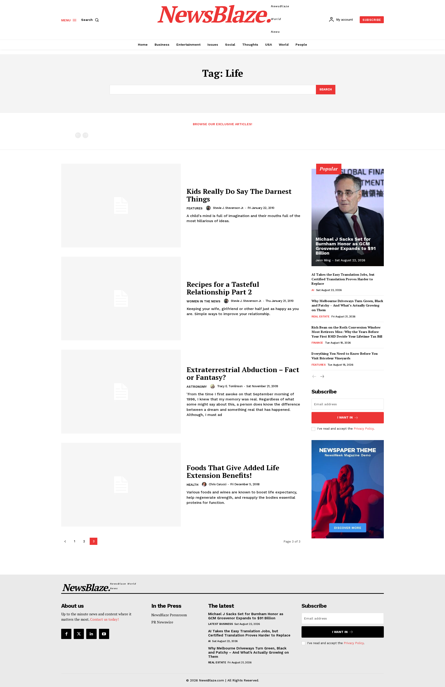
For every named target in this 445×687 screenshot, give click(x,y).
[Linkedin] (91, 634)
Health (192, 484)
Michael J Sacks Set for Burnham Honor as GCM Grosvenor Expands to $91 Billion (346, 246)
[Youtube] (104, 634)
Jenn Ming (323, 260)
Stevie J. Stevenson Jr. (228, 208)
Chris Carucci (217, 484)
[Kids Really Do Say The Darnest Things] (121, 205)
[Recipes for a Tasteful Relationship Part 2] (121, 298)
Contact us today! (104, 619)
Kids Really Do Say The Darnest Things (239, 195)
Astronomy (197, 386)
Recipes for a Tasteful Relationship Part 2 (223, 288)
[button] (91, 20)
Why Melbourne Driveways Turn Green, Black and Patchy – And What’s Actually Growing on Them (347, 305)
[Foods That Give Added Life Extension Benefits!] (121, 485)
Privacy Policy (364, 428)
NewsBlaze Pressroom (169, 615)
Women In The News (203, 301)
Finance (317, 342)
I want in (345, 417)
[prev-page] (78, 135)
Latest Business (220, 624)
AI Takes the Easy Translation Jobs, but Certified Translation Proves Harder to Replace (343, 279)
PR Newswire (162, 622)
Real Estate (321, 316)
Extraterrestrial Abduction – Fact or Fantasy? (243, 373)
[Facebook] (66, 634)
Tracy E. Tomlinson (230, 386)
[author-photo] (209, 208)
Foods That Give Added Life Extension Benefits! (233, 471)
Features (195, 208)
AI (313, 290)
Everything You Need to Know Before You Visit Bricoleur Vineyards (345, 355)
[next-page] (322, 377)
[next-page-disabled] (85, 135)
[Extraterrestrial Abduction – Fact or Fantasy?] (121, 391)
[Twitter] (79, 634)
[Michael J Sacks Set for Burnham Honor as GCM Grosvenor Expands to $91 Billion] (348, 217)
